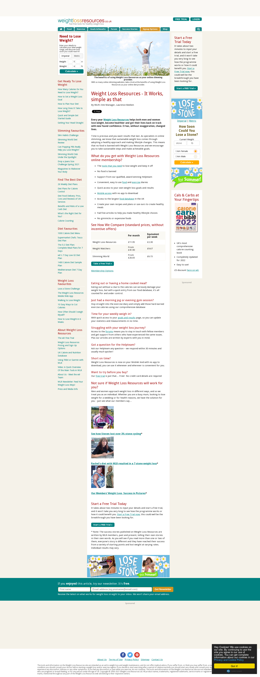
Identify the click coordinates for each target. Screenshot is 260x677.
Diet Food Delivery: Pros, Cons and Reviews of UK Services (69, 199)
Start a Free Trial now (128, 514)
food (124, 182)
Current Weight (187, 139)
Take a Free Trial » (102, 263)
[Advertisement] (130, 8)
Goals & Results (98, 29)
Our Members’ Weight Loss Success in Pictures (118, 493)
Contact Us (157, 659)
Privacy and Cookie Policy (229, 660)
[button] (65, 55)
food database (126, 198)
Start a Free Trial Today (109, 504)
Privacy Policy (132, 659)
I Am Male (181, 156)
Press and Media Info (68, 389)
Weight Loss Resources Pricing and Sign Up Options (68, 345)
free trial (100, 376)
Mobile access (104, 193)
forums (109, 331)
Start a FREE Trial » (102, 525)
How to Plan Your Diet (68, 104)
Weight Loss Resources (116, 119)
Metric (192, 120)
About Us (102, 659)
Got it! (234, 666)
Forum (114, 29)
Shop (165, 29)
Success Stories (130, 29)
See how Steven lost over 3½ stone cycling (116, 433)
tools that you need (112, 166)
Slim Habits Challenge (68, 135)
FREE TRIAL (181, 19)
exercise (136, 182)
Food (69, 29)
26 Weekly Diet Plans (67, 184)
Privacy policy (177, 594)
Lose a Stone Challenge (69, 288)
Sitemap (145, 659)
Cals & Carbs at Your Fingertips (186, 197)
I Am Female (182, 151)
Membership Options (102, 270)
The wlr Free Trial (66, 338)
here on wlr (193, 270)
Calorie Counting (66, 221)
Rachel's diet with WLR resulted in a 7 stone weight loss (124, 463)
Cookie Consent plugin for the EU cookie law (234, 671)
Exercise (81, 29)
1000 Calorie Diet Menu (69, 233)
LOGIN (196, 19)
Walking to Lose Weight (69, 300)
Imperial (182, 120)
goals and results (126, 317)
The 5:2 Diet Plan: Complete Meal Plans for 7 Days (70, 248)
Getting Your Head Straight (70, 123)
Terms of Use (116, 659)
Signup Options (150, 29)
